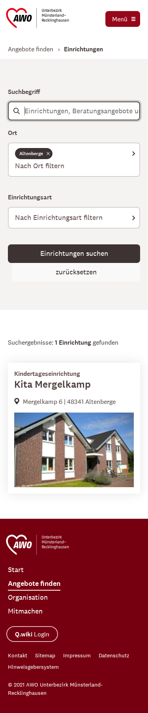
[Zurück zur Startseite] (37, 18)
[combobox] (74, 160)
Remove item (48, 153)
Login (32, 634)
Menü (119, 19)
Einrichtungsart (30, 197)
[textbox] (74, 166)
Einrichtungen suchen (74, 253)
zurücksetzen (76, 272)
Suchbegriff (24, 92)
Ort (12, 133)
